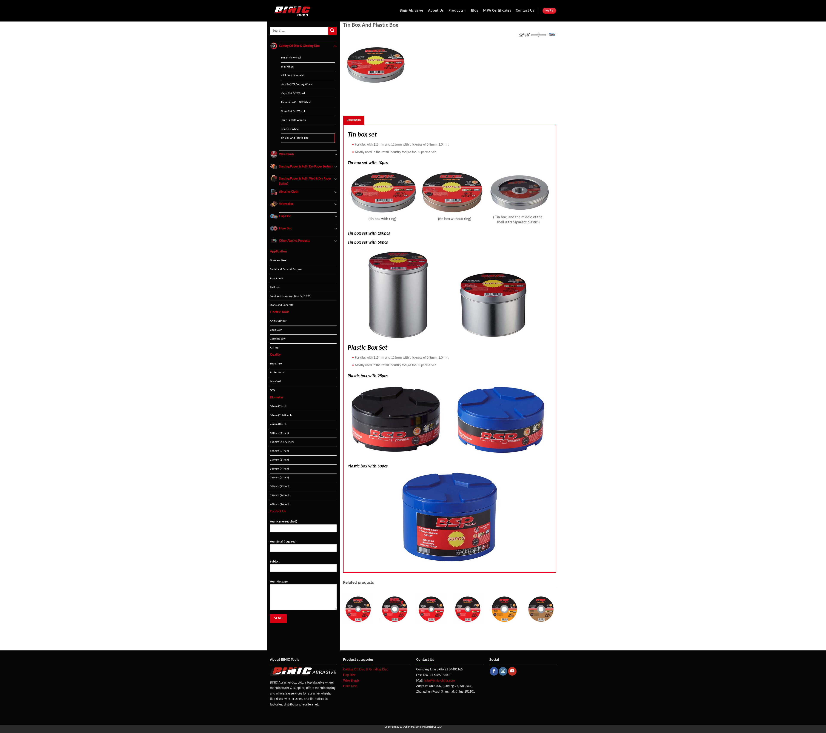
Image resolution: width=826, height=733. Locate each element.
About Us (436, 10)
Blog (474, 10)
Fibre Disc (350, 686)
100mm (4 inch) (279, 433)
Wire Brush (351, 680)
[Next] (557, 618)
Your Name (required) (283, 521)
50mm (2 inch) (278, 406)
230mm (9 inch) (279, 477)
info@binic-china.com (439, 680)
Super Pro (276, 363)
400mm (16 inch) (280, 504)
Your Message (279, 581)
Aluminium (276, 278)
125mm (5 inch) (279, 451)
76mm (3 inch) (278, 424)
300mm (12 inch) (280, 486)
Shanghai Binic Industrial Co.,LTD (423, 726)
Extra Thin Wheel (291, 57)
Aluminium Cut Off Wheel (296, 102)
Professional (277, 372)
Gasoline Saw (277, 338)
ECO (272, 390)
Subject (275, 561)
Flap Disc (349, 675)
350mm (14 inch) (280, 495)
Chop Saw (276, 330)
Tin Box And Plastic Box (295, 138)
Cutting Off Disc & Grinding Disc (365, 669)
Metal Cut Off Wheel (293, 93)
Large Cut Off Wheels (293, 120)
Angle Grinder (278, 321)
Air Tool (274, 347)
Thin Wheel (287, 66)
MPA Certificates (497, 10)
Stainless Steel (278, 260)
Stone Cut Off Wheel (293, 111)
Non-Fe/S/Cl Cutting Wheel (297, 84)
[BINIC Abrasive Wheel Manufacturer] (309, 11)
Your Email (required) (283, 541)
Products (456, 10)
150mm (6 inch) (279, 459)
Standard (275, 381)
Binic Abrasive (411, 10)
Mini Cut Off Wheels (293, 75)
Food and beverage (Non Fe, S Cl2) (290, 296)
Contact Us (525, 10)
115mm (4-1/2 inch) (282, 442)
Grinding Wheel (290, 129)
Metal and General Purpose (286, 269)
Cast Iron (275, 287)
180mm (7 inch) (279, 468)
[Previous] (342, 618)
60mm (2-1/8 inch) (281, 415)
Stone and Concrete (281, 305)
